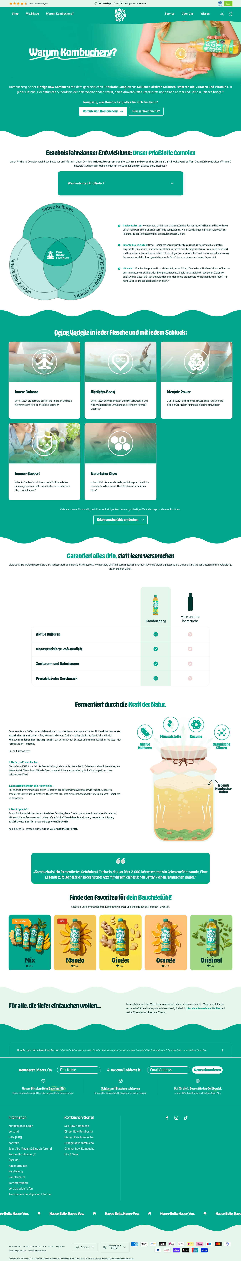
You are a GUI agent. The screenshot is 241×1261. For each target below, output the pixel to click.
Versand (14, 1131)
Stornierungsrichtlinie (17, 1251)
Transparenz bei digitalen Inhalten (30, 1194)
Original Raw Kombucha (79, 1148)
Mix (30, 960)
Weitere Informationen (124, 1258)
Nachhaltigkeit (18, 1165)
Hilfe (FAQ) (15, 1137)
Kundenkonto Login (21, 1126)
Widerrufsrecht (15, 1246)
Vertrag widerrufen (21, 1188)
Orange (165, 960)
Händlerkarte (17, 1177)
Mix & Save (71, 1154)
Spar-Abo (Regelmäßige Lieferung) (30, 1148)
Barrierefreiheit (18, 1183)
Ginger (120, 960)
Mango (75, 960)
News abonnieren (207, 1070)
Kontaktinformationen (37, 1251)
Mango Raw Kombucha (78, 1137)
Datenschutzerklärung (31, 1246)
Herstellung (16, 1171)
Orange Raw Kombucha (79, 1143)
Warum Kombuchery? (22, 1154)
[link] (44, 362)
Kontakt (14, 1143)
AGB (44, 1246)
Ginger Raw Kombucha (78, 1131)
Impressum (60, 1246)
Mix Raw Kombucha (76, 1126)
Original (211, 960)
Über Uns (14, 1160)
